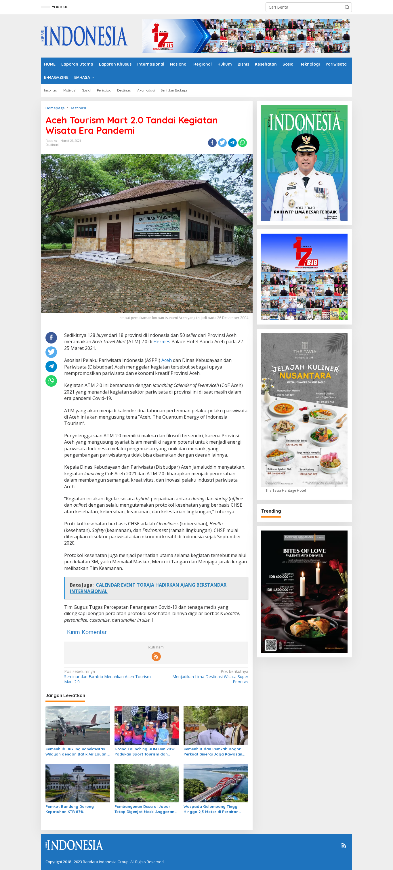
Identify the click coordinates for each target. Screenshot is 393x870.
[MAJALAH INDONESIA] (84, 35)
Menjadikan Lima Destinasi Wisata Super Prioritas (210, 676)
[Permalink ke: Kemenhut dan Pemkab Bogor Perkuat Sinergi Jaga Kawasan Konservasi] (216, 725)
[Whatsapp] (242, 142)
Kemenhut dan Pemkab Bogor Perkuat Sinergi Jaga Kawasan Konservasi (213, 752)
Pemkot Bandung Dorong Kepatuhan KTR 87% (69, 809)
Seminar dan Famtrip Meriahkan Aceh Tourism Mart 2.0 (107, 676)
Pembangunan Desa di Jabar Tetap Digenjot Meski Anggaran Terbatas (144, 809)
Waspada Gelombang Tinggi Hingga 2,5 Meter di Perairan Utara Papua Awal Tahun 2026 (212, 809)
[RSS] (156, 656)
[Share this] (212, 142)
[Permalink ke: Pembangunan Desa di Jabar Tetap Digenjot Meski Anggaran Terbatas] (147, 782)
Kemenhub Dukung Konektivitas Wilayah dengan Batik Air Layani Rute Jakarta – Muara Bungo (76, 752)
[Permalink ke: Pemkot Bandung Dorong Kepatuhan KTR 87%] (77, 782)
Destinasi (52, 145)
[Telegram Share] (232, 142)
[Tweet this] (222, 142)
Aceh (166, 360)
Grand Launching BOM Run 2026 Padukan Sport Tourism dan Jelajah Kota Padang (145, 752)
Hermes (161, 341)
